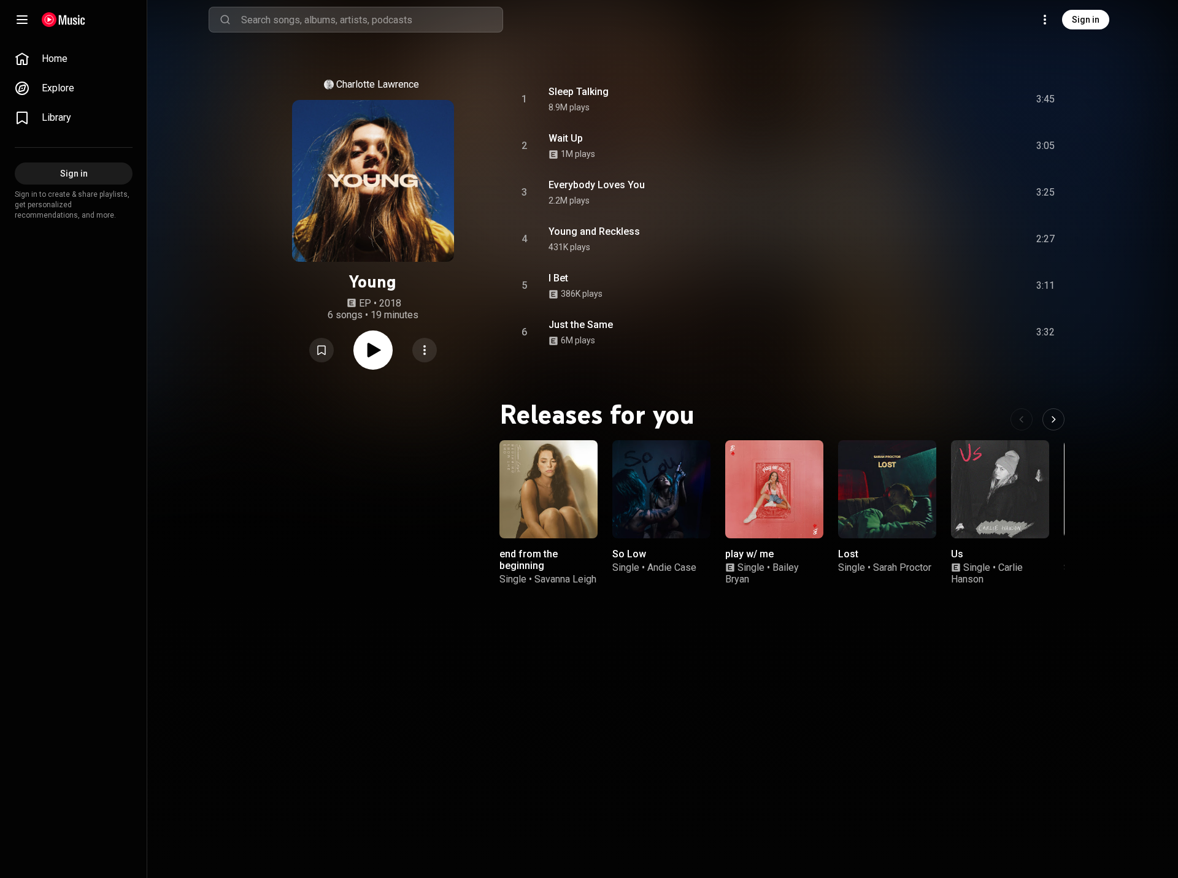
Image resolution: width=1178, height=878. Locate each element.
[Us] (1000, 489)
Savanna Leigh (565, 579)
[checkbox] (1046, 99)
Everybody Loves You (597, 185)
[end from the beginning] (548, 489)
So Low (629, 554)
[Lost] (887, 489)
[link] (73, 59)
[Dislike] (976, 99)
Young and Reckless (594, 231)
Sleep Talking (579, 91)
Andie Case (671, 567)
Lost (848, 554)
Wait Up (566, 138)
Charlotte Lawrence (377, 84)
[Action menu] (424, 350)
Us (957, 554)
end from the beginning (528, 559)
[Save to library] (321, 350)
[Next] (1053, 419)
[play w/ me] (774, 489)
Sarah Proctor (902, 567)
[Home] (63, 19)
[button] (321, 350)
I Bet (558, 278)
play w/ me (749, 554)
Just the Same (581, 324)
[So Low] (661, 489)
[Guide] (22, 19)
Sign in (1085, 20)
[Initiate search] (225, 19)
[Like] (953, 99)
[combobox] (371, 19)
